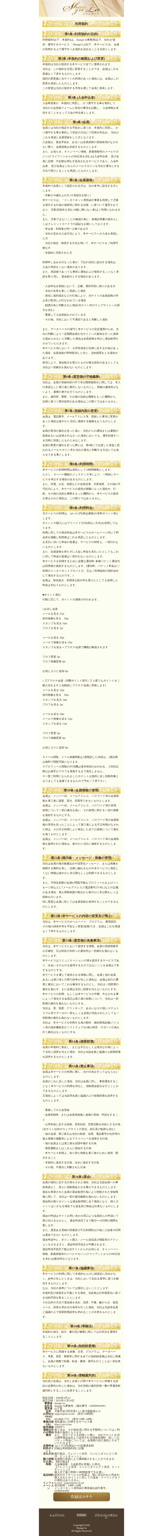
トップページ (57, 1515)
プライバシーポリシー (106, 1516)
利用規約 (81, 1515)
